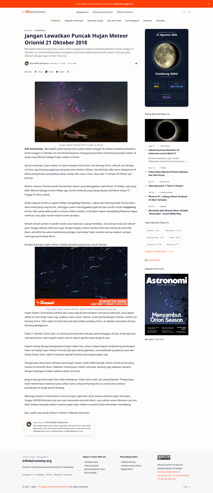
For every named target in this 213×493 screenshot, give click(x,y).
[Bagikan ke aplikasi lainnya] (68, 71)
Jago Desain (107, 486)
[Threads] (57, 474)
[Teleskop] (160, 20)
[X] (34, 474)
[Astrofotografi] (132, 20)
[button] (184, 12)
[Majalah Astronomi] (74, 20)
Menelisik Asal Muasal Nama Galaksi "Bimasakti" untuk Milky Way (168, 212)
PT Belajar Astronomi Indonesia (53, 486)
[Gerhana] (147, 20)
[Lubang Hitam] (166, 192)
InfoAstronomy (128, 462)
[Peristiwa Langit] (95, 20)
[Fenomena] (165, 146)
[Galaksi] (163, 206)
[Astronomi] (164, 181)
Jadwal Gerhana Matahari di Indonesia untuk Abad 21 (164, 152)
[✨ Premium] (54, 20)
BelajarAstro (127, 469)
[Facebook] (67, 474)
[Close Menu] (208, 4)
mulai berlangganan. (123, 4)
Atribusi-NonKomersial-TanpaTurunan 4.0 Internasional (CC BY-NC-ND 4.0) (173, 475)
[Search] (189, 12)
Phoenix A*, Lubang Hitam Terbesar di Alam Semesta (168, 198)
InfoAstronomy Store (131, 465)
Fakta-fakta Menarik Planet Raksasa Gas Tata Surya (168, 173)
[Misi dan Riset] (114, 20)
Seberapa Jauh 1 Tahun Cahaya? (166, 185)
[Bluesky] (40, 474)
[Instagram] (26, 474)
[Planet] (163, 167)
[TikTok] (49, 474)
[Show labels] (159, 251)
